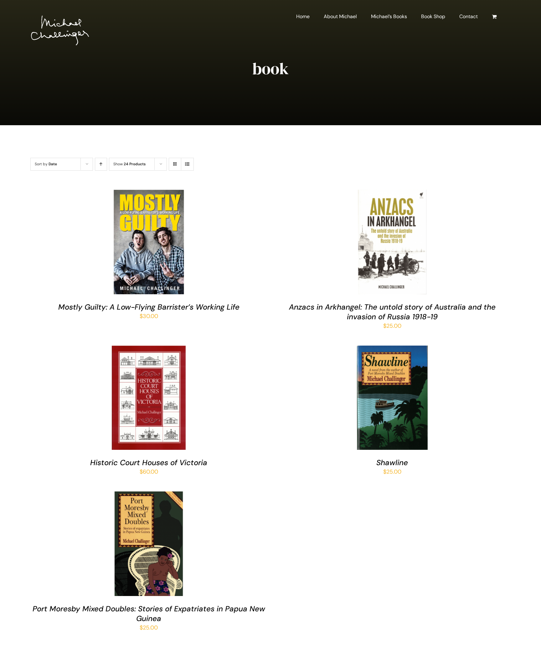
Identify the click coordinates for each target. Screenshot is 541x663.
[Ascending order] (101, 164)
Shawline (392, 462)
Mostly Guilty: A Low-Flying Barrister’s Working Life (149, 307)
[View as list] (187, 164)
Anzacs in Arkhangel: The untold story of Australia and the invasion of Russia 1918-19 (392, 311)
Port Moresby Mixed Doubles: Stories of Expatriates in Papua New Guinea (149, 613)
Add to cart (131, 243)
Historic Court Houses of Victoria (148, 462)
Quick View (168, 243)
